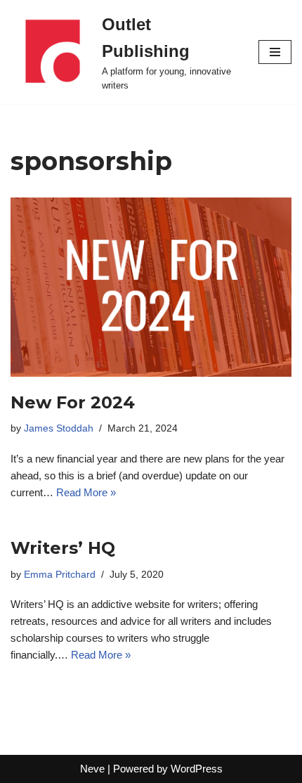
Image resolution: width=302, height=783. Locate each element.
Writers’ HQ (63, 548)
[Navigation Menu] (274, 52)
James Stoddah (58, 428)
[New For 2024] (151, 287)
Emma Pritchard (60, 574)
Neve (92, 769)
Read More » (86, 492)
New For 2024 (73, 402)
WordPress (197, 769)
